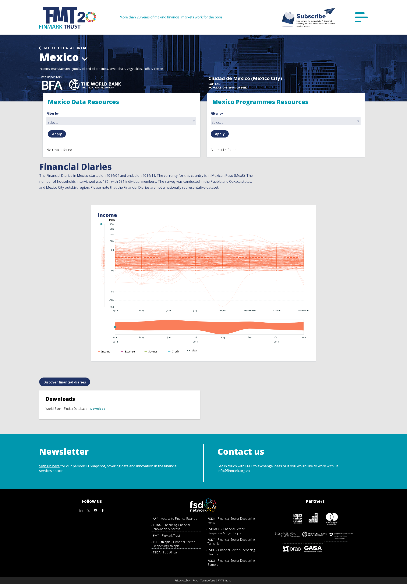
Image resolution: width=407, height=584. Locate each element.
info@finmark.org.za (233, 470)
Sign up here (49, 466)
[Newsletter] (308, 17)
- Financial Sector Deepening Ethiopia (174, 544)
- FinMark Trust (166, 535)
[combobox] (121, 121)
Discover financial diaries (64, 382)
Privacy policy (182, 580)
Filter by (52, 113)
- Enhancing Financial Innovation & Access (171, 527)
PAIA (195, 580)
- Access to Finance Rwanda (175, 519)
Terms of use (207, 580)
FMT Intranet (225, 580)
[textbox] (122, 122)
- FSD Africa (165, 552)
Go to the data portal (65, 48)
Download (97, 409)
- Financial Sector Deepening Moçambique (226, 531)
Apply (57, 134)
